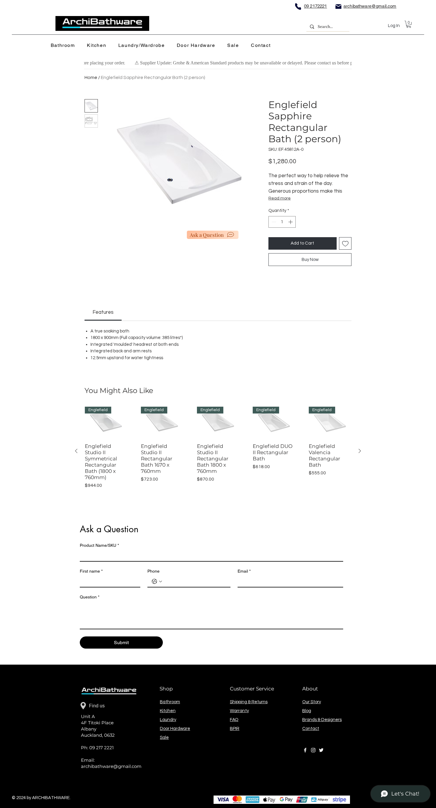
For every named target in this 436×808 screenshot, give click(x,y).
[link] (103, 312)
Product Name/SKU (99, 545)
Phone (153, 571)
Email (244, 571)
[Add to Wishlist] (345, 243)
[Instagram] (313, 750)
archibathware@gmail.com (111, 766)
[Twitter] (321, 750)
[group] (218, 450)
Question (89, 597)
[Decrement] (273, 221)
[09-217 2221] (298, 6)
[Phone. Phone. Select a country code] (157, 581)
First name (91, 571)
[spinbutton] (282, 221)
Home (91, 77)
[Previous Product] (76, 450)
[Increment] (291, 221)
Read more (279, 198)
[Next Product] (359, 450)
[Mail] (338, 6)
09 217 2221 (101, 747)
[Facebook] (305, 750)
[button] (65, 45)
